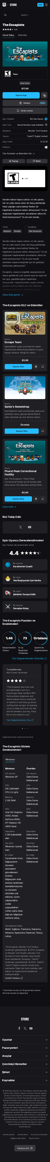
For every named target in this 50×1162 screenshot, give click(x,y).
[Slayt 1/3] (22, 728)
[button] (25, 294)
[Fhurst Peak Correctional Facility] (25, 452)
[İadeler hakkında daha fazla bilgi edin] (46, 125)
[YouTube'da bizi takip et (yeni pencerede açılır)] (29, 527)
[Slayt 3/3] (27, 728)
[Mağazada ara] (5, 15)
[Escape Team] (25, 323)
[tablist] (25, 759)
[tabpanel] (25, 841)
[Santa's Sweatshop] (25, 387)
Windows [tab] (10, 759)
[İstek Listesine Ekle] (42, 366)
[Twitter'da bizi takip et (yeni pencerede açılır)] (20, 527)
